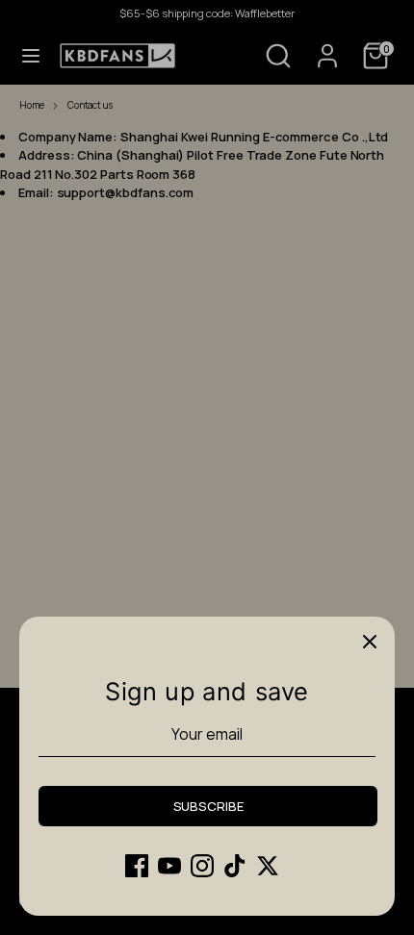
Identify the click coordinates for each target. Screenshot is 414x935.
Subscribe (208, 806)
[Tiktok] (234, 865)
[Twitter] (267, 865)
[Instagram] (202, 865)
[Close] (370, 641)
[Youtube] (169, 865)
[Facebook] (136, 865)
